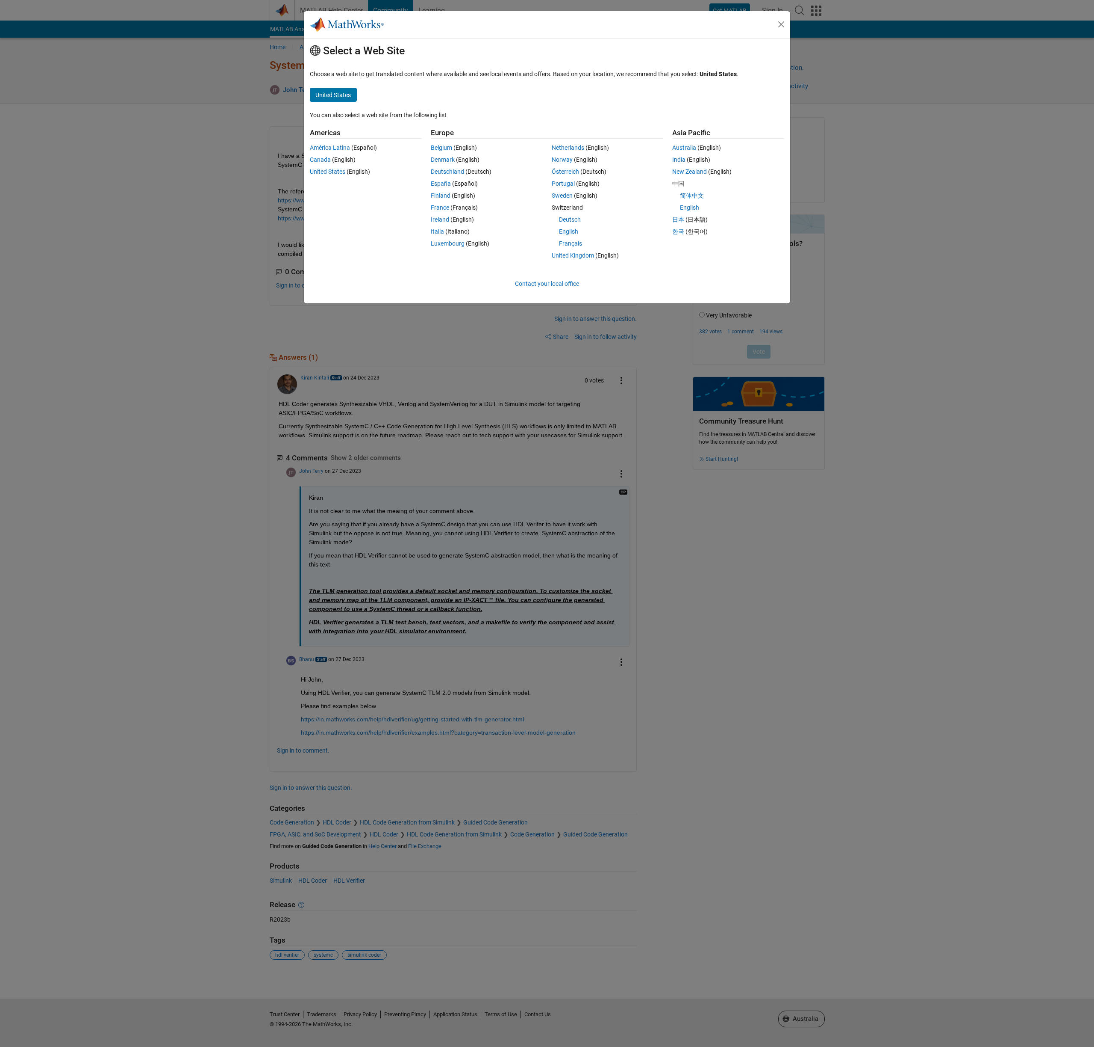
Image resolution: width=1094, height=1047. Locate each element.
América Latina (330, 147)
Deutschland (447, 171)
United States (327, 171)
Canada (320, 159)
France (440, 207)
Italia (437, 231)
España (441, 183)
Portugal (563, 183)
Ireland (440, 219)
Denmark (443, 159)
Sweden (562, 195)
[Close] (781, 24)
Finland (440, 195)
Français (570, 243)
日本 (678, 219)
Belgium (441, 147)
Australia (684, 147)
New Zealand (689, 171)
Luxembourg (448, 243)
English (568, 231)
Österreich (565, 171)
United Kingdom (573, 255)
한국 (678, 231)
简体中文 (692, 195)
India (678, 159)
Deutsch (570, 219)
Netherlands (568, 147)
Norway (562, 159)
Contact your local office (547, 283)
